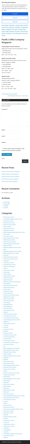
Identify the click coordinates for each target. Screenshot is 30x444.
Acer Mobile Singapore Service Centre (12, 219)
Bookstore (6, 255)
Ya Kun (3, 35)
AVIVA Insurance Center (9, 240)
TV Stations (6, 428)
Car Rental (6, 260)
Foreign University (8, 293)
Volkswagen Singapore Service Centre (12, 433)
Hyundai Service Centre (9, 323)
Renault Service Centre (9, 390)
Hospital (5, 312)
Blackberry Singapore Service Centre (12, 251)
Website (4, 142)
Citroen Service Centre (8, 270)
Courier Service (7, 274)
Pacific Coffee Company (8, 31)
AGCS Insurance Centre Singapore (10, 179)
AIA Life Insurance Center (9, 224)
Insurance (5, 327)
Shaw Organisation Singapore (9, 94)
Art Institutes (6, 234)
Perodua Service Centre (9, 375)
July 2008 (5, 205)
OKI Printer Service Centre (9, 367)
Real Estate (6, 388)
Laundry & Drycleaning (9, 337)
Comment (5, 109)
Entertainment (6, 283)
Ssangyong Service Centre (9, 416)
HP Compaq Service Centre (10, 314)
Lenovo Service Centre (8, 340)
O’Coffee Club (22, 29)
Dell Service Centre (8, 278)
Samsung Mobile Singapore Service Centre (14, 395)
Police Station (6, 380)
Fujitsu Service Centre (8, 298)
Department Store (7, 280)
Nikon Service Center (8, 361)
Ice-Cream (5, 325)
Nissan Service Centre (8, 363)
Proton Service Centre (8, 384)
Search (3, 158)
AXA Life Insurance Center (9, 242)
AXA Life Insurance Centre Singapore (11, 171)
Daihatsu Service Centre (9, 276)
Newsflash (6, 357)
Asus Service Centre (8, 236)
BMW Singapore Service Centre (11, 253)
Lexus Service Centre (8, 344)
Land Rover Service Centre (9, 335)
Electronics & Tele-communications (12, 281)
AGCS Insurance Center (9, 222)
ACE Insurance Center (8, 217)
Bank (4, 249)
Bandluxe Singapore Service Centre (12, 247)
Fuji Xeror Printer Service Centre (11, 295)
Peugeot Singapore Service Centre (11, 378)
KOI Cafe (14, 29)
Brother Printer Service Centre (10, 257)
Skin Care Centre (7, 405)
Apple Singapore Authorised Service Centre (14, 232)
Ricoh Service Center (8, 394)
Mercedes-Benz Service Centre (10, 350)
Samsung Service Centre (9, 399)
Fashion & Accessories (8, 287)
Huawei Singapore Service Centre (11, 319)
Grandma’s (18, 27)
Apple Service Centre (8, 230)
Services (5, 401)
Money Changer (7, 354)
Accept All (15, 13)
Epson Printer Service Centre (10, 285)
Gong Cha (11, 27)
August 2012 (6, 202)
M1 (4, 346)
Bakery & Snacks (7, 245)
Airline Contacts (7, 226)
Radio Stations (7, 386)
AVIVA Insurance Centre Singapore (10, 174)
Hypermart (6, 321)
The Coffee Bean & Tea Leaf (20, 33)
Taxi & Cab (6, 422)
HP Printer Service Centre (9, 316)
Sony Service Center (8, 411)
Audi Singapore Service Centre (10, 238)
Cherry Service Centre (8, 262)
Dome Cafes (19, 25)
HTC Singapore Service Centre (10, 318)
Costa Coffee (5, 25)
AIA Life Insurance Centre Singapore (10, 176)
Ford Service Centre (8, 291)
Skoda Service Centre (8, 407)
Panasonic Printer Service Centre (11, 373)
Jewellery (5, 331)
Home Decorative (7, 308)
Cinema (5, 268)
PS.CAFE (17, 31)
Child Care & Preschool (9, 266)
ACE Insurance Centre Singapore (10, 181)
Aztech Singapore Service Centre (11, 243)
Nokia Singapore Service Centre (11, 365)
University (5, 432)
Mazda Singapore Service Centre (11, 348)
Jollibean (9, 29)
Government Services (8, 300)
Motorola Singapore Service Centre (12, 356)
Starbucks (9, 33)
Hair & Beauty (6, 302)
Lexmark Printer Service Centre (10, 342)
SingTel (5, 403)
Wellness (5, 437)
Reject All (15, 21)
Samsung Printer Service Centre (11, 397)
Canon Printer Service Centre (10, 259)
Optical (5, 371)
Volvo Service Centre (8, 435)
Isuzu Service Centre (8, 329)
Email (3, 136)
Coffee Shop (6, 272)
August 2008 (6, 204)
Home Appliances (7, 306)
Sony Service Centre (8, 413)
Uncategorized (7, 430)
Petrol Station (6, 376)
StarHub (5, 418)
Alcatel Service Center (8, 228)
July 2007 (5, 207)
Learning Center (7, 338)
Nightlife (5, 359)
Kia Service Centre (7, 333)
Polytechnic (6, 382)
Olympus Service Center (9, 369)
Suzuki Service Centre (8, 420)
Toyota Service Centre (8, 426)
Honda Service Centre (8, 310)
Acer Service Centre (8, 221)
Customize (15, 17)
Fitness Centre (6, 289)
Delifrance (12, 25)
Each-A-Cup (5, 27)
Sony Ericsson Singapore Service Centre (13, 409)
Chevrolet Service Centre (9, 264)
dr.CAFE (26, 25)
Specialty (5, 414)
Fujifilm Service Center (8, 297)
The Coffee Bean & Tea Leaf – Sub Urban (18, 96)
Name (4, 130)
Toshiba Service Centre (9, 424)
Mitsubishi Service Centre (9, 352)
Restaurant (6, 392)
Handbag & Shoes (7, 304)
